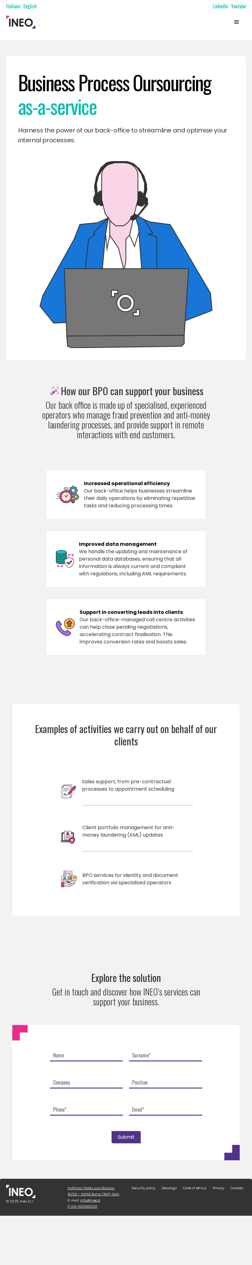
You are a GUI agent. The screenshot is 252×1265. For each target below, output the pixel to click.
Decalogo (169, 1188)
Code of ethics (195, 1188)
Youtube (238, 6)
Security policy (144, 1188)
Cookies (236, 1188)
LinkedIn (220, 6)
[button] (236, 22)
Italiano (13, 6)
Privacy (218, 1188)
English (30, 6)
